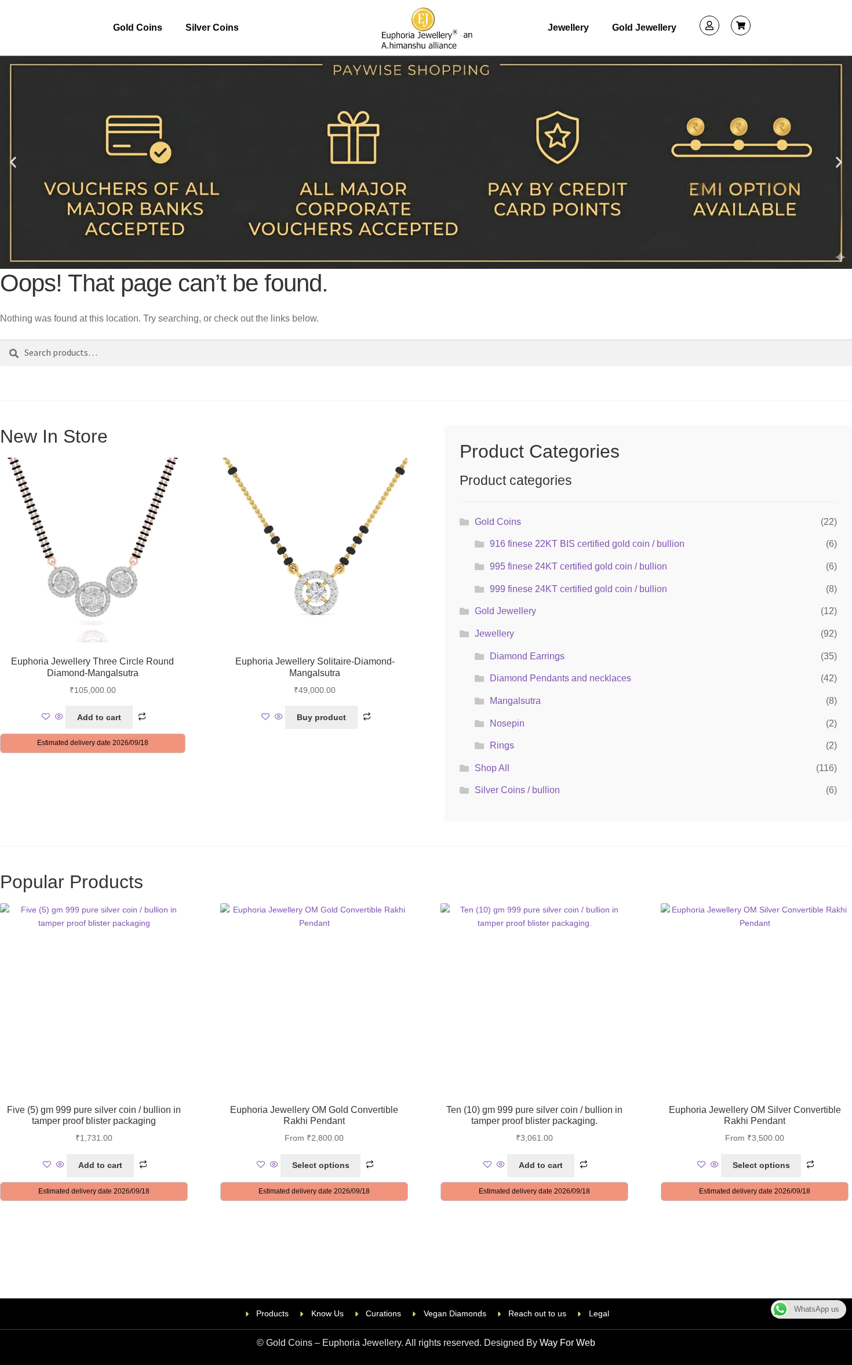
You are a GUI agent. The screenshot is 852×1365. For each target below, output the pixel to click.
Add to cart (99, 717)
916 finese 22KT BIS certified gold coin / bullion (587, 544)
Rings (502, 745)
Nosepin (507, 723)
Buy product (321, 717)
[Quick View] (59, 717)
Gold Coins (137, 27)
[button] (13, 162)
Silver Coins (212, 27)
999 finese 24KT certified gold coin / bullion (578, 589)
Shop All (492, 768)
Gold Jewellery (644, 27)
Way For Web (567, 1343)
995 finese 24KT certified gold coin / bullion (578, 566)
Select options (320, 1165)
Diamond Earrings (527, 656)
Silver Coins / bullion (517, 790)
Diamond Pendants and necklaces (560, 678)
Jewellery (568, 27)
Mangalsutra (515, 701)
